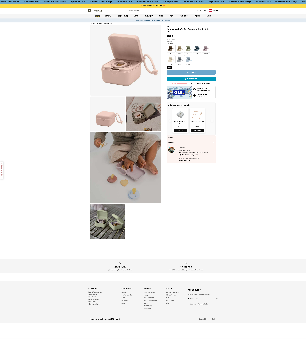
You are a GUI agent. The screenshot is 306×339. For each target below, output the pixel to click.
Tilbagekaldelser (147, 308)
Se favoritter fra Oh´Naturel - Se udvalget (55, 2)
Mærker (209, 16)
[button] (205, 10)
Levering (146, 295)
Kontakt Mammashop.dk (149, 292)
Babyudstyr (108, 16)
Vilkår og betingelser (171, 295)
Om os (167, 298)
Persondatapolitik (170, 300)
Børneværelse (125, 300)
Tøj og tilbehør (184, 16)
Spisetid (161, 16)
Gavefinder (197, 16)
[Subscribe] (216, 298)
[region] (191, 120)
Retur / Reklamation (149, 298)
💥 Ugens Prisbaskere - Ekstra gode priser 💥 (153, 5)
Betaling (146, 303)
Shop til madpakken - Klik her (31, 2)
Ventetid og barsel (123, 16)
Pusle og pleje (99, 23)
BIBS (168, 26)
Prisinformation (170, 43)
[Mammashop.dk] (95, 10)
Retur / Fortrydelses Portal (150, 300)
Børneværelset (149, 16)
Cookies (167, 303)
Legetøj (136, 16)
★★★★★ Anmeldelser (172, 292)
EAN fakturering (148, 306)
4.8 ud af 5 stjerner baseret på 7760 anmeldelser (200, 83)
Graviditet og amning (127, 295)
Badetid (171, 16)
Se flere (169, 67)
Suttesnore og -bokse (108, 23)
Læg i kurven (180, 130)
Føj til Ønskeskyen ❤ (192, 79)
